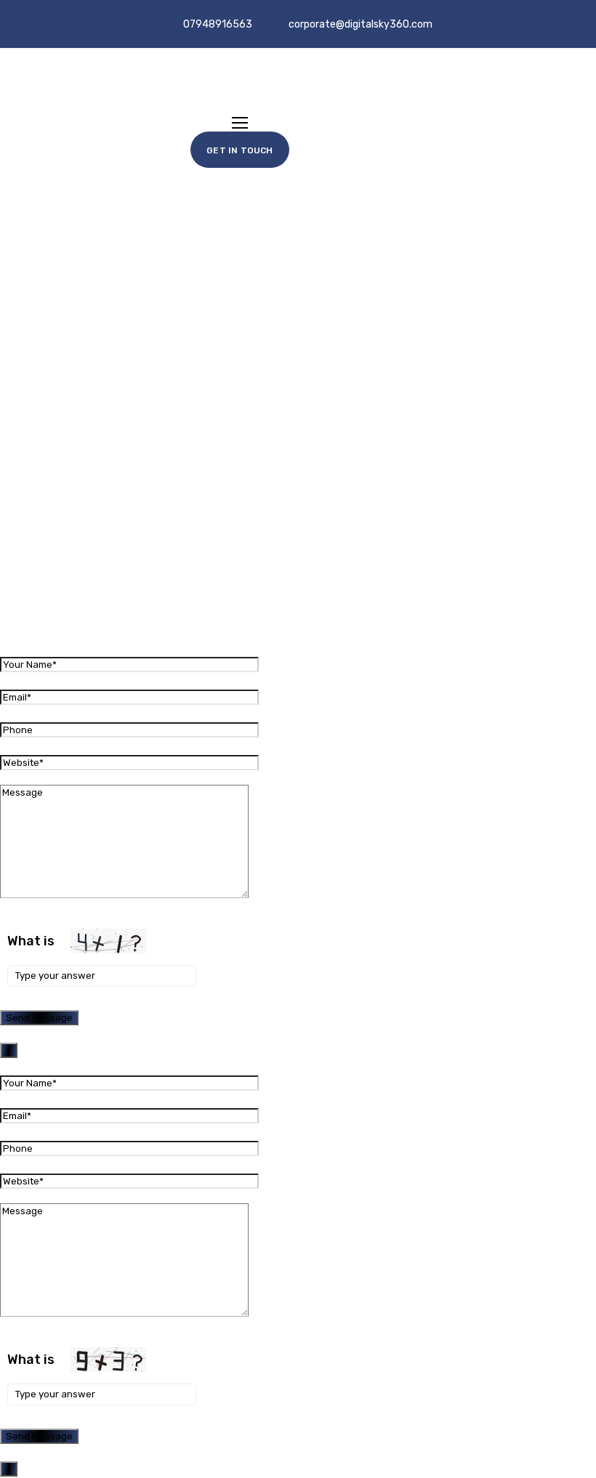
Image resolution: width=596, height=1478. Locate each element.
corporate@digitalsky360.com (360, 24)
